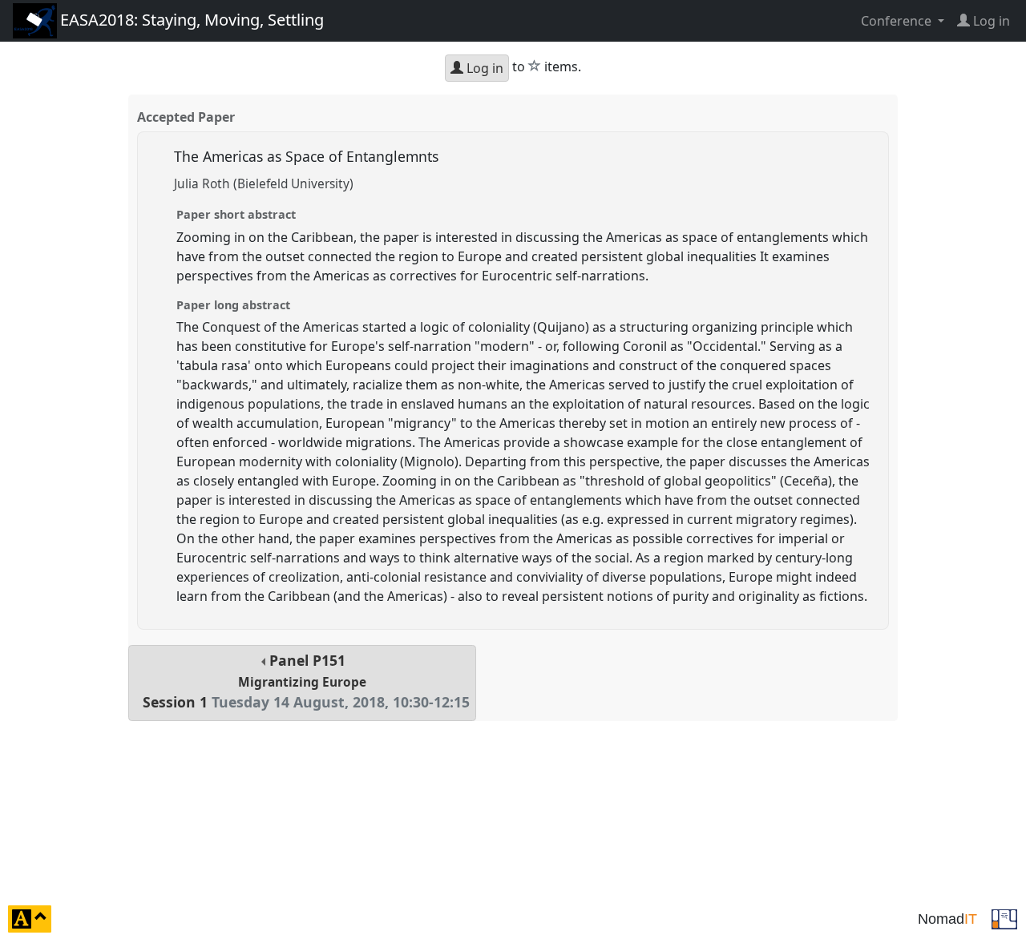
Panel (306, 681)
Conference (898, 21)
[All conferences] (1004, 917)
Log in (483, 68)
